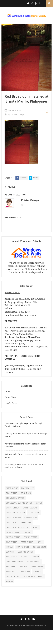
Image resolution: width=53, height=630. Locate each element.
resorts (23, 566)
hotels (9, 547)
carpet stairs (30, 517)
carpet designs (30, 508)
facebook (23, 178)
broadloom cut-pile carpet (19, 503)
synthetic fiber (13, 576)
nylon (36, 556)
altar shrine (12, 488)
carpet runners (13, 517)
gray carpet (11, 542)
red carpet (11, 566)
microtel (25, 556)
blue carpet (11, 493)
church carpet (13, 532)
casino (35, 527)
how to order (22, 547)
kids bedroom (39, 547)
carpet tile (11, 522)
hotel (39, 542)
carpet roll (33, 512)
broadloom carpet (15, 498)
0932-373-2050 (18, 368)
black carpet (27, 488)
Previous (11, 186)
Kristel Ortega (17, 114)
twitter (35, 178)
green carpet (27, 542)
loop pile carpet (25, 552)
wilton (9, 581)
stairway (37, 571)
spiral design (37, 566)
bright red (26, 493)
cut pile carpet (13, 537)
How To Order (11, 403)
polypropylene (33, 561)
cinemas (28, 532)
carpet (38, 503)
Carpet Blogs (10, 397)
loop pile (10, 552)
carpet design (12, 508)
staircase (25, 571)
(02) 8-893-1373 (22, 311)
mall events (12, 556)
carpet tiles (25, 522)
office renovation (14, 561)
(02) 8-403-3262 (22, 305)
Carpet (7, 391)
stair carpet (12, 571)
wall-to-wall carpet (33, 576)
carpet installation (15, 512)
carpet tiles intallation (17, 527)
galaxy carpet (30, 537)
